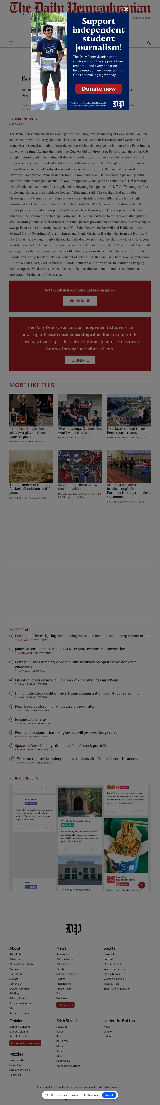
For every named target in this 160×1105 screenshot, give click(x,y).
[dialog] (80, 552)
